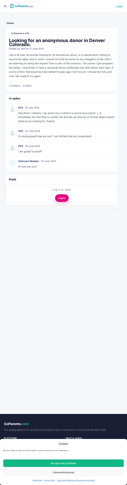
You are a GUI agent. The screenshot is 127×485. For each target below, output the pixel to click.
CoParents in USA (20, 33)
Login (119, 6)
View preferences (63, 472)
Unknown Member (28, 161)
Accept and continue (63, 463)
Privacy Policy (49, 480)
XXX (23, 48)
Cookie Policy (37, 480)
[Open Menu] (5, 6)
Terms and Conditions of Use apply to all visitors (76, 480)
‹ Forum (10, 23)
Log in (61, 198)
